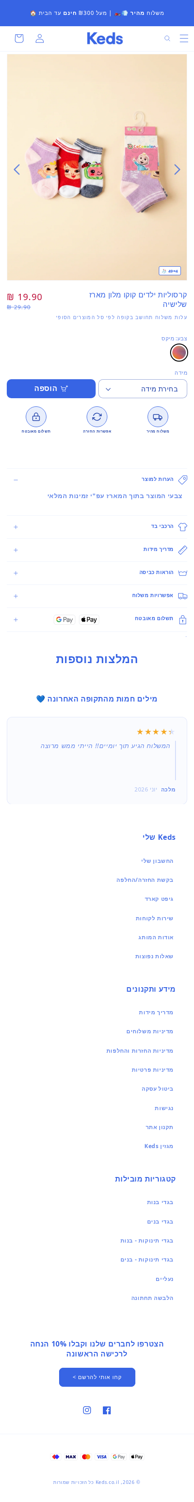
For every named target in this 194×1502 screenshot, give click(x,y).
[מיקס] (179, 352)
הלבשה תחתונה (152, 1298)
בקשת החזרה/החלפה (145, 880)
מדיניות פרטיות (153, 1070)
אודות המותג (156, 937)
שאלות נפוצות (154, 956)
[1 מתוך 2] (100, 169)
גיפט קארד (159, 899)
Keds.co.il (108, 1482)
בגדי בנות (160, 1202)
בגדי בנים (160, 1221)
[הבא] (17, 169)
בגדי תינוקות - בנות (147, 1240)
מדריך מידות (156, 1012)
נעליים (165, 1279)
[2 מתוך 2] (94, 169)
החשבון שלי (157, 861)
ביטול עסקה (158, 1088)
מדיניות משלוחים (150, 1031)
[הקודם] (177, 169)
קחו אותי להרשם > (97, 1377)
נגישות (164, 1108)
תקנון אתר (160, 1127)
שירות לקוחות (155, 918)
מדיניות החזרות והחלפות (140, 1051)
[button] (184, 38)
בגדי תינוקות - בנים (147, 1259)
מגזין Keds (159, 1146)
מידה (181, 373)
